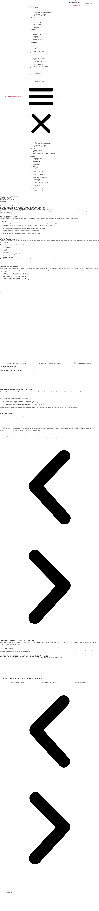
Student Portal (3, 201)
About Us (32, 17)
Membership (33, 29)
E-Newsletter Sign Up (75, 2)
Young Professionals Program (40, 66)
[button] (41, 110)
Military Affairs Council (39, 51)
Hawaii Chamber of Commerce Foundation (44, 26)
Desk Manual (11, 883)
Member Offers (37, 37)
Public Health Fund (37, 63)
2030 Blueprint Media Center (40, 15)
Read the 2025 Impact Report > (8, 289)
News (31, 74)
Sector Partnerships (38, 64)
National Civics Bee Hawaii (7, 199)
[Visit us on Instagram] (72, 902)
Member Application (38, 34)
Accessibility (10, 897)
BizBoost (35, 59)
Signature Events (37, 73)
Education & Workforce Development (42, 49)
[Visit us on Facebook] (61, 902)
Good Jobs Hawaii (7, 648)
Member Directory (37, 36)
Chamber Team (37, 24)
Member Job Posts (37, 39)
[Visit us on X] (67, 902)
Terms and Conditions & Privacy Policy (16, 899)
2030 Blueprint (34, 7)
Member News (36, 41)
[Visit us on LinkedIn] (82, 902)
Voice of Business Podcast (39, 80)
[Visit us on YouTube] (77, 902)
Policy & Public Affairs (38, 48)
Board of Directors (37, 22)
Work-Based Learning (5, 197)
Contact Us (73, 4)
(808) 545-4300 (63, 890)
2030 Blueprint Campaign (39, 14)
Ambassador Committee (39, 58)
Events (32, 67)
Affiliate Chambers (12, 885)
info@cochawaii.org (66, 892)
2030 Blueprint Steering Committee (42, 12)
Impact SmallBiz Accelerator (40, 61)
